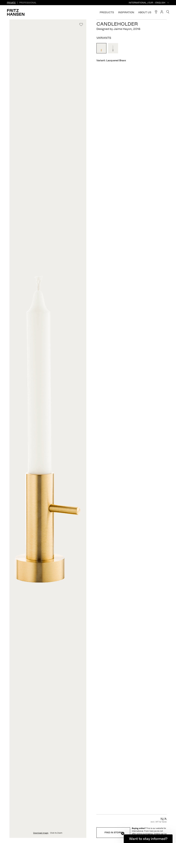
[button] (148, 838)
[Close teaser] (122, 833)
